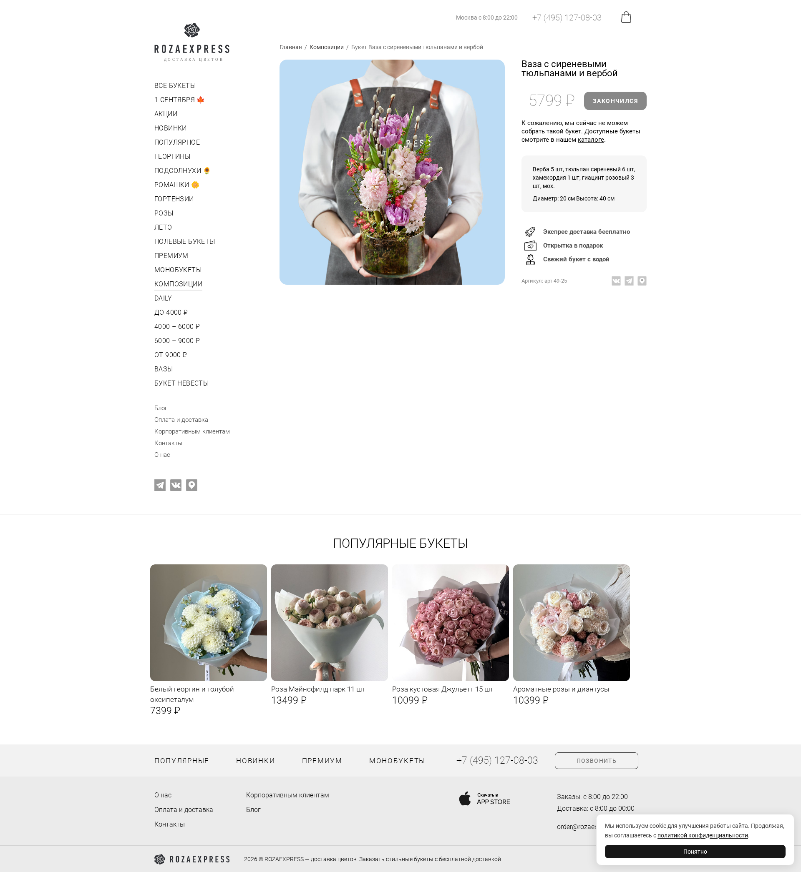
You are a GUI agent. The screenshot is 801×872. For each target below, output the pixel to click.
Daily (163, 298)
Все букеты (175, 86)
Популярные (181, 761)
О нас (162, 455)
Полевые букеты (184, 242)
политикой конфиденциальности (702, 835)
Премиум (171, 256)
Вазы (163, 369)
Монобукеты (178, 270)
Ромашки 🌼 (177, 185)
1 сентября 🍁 (179, 100)
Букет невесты (181, 383)
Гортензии (174, 199)
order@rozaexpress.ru (589, 827)
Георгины (172, 156)
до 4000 (170, 312)
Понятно (695, 851)
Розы (164, 213)
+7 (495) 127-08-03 (567, 18)
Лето (163, 227)
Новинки (170, 128)
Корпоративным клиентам (192, 431)
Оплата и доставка (181, 419)
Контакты (168, 443)
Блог (160, 408)
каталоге (591, 139)
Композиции (178, 284)
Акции (165, 114)
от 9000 (170, 355)
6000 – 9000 (176, 341)
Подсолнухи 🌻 (183, 171)
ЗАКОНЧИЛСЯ (615, 101)
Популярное (177, 142)
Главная (291, 47)
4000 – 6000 (176, 327)
